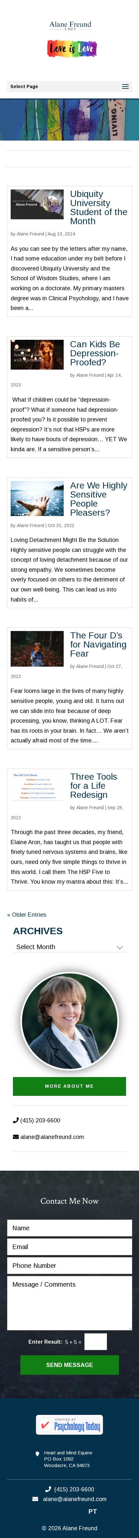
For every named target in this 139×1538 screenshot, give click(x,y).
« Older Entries (26, 915)
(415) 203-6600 (39, 1120)
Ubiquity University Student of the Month (98, 207)
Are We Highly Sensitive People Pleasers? (98, 499)
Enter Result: (45, 1342)
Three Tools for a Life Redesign (93, 786)
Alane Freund (30, 233)
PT (93, 1511)
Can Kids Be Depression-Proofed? (95, 353)
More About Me (69, 1086)
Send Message (69, 1365)
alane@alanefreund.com (52, 1137)
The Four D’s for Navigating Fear (98, 644)
